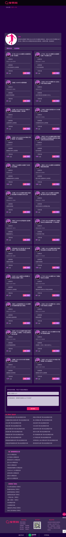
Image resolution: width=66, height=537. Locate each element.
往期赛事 (16, 48)
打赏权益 (46, 535)
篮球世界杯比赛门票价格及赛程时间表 (42, 429)
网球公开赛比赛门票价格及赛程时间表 (42, 417)
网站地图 (22, 529)
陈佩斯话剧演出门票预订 (13, 489)
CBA (16, 7)
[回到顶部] (64, 531)
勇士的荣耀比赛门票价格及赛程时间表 (42, 420)
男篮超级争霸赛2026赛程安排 (14, 467)
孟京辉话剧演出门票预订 (13, 492)
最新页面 (27, 527)
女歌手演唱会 (23, 524)
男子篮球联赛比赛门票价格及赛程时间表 (43, 434)
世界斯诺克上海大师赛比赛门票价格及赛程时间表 (45, 440)
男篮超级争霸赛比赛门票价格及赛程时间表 (16, 440)
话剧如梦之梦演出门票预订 (14, 508)
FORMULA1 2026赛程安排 (14, 470)
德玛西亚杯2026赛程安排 (13, 460)
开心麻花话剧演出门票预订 (14, 486)
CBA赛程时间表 (11, 505)
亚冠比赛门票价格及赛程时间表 (41, 423)
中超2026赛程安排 (12, 465)
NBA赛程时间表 (11, 502)
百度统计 (27, 529)
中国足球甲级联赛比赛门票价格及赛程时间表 (16, 443)
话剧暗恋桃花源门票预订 (13, 494)
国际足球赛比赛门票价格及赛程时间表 (15, 429)
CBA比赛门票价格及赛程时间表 (13, 423)
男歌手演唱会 (23, 522)
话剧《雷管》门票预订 (13, 500)
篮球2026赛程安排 (12, 475)
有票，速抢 (26, 73)
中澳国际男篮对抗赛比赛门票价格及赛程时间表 (17, 420)
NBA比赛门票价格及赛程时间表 (41, 426)
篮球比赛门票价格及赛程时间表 (13, 437)
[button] (33, 535)
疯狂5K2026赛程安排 (12, 478)
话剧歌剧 (22, 525)
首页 (12, 7)
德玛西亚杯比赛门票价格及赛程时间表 (42, 443)
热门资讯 (22, 527)
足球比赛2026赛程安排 (13, 473)
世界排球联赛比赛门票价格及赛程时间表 (15, 417)
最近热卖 (21, 535)
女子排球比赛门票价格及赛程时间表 (42, 437)
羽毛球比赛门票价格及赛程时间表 (13, 431)
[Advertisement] (33, 21)
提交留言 (33, 408)
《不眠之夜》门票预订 (13, 497)
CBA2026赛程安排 (11, 454)
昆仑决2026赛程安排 (12, 462)
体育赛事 (27, 525)
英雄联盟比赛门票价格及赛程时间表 (14, 434)
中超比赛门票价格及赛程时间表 (13, 426)
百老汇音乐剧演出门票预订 (14, 510)
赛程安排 (9, 48)
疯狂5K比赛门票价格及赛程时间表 (41, 431)
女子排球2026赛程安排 (13, 457)
